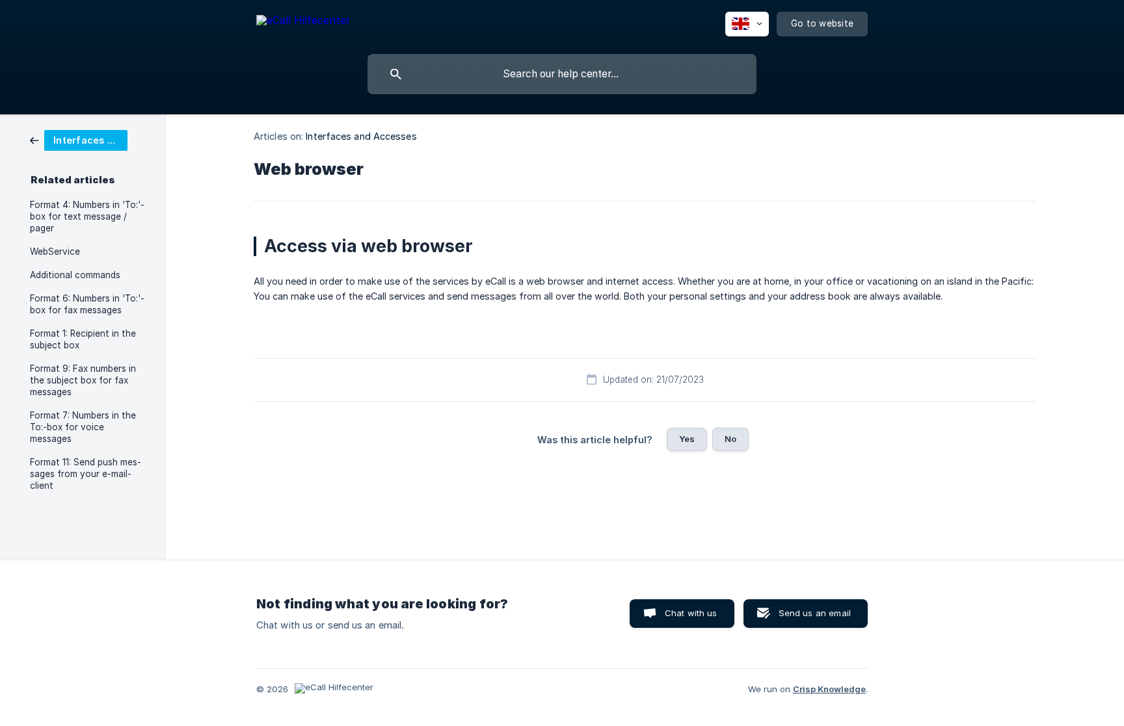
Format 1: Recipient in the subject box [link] (83, 339)
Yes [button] (687, 439)
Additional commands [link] (75, 275)
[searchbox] (562, 74)
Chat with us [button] (691, 613)
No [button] (730, 439)
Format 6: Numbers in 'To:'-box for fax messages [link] (87, 304)
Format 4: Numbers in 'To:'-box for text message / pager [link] (87, 216)
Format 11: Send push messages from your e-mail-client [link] (85, 474)
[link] (78, 139)
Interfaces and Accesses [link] (361, 136)
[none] (303, 22)
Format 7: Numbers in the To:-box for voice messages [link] (83, 427)
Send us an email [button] (815, 613)
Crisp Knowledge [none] (829, 689)
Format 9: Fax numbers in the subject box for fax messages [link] (83, 380)
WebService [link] (55, 251)
